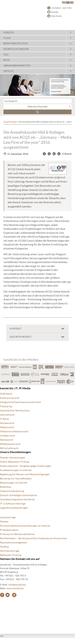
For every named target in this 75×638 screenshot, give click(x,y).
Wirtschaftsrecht (9, 448)
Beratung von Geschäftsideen (16, 478)
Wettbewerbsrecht (10, 443)
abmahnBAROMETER (16, 65)
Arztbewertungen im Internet (16, 470)
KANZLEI (8, 32)
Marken (4, 521)
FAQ (5, 54)
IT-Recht (4, 418)
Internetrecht (7, 414)
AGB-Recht (6, 393)
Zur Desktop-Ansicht (11, 627)
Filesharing (6, 406)
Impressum (6, 619)
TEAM (7, 38)
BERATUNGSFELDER (15, 43)
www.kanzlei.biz (15, 588)
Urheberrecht (7, 435)
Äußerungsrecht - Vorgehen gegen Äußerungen (25, 465)
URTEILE (8, 71)
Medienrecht (7, 427)
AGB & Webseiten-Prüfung (14, 461)
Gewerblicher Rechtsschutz (15, 410)
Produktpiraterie (9, 529)
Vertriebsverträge (9, 550)
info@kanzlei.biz (17, 584)
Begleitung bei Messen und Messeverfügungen (25, 474)
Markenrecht (7, 422)
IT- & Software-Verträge (12, 503)
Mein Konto (56, 16)
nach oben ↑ (6, 623)
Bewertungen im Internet (13, 482)
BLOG (6, 60)
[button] (44, 153)
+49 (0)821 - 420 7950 (61, 8)
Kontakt (54, 12)
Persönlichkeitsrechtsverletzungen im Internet (25, 525)
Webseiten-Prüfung (10, 554)
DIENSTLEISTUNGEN (16, 49)
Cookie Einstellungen (11, 606)
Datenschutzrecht (9, 397)
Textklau (4, 546)
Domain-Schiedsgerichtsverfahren (18, 495)
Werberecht (6, 439)
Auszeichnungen (10, 122)
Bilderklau (5, 486)
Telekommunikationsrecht (14, 431)
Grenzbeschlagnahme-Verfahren (17, 499)
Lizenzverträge (8, 517)
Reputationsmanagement (13, 542)
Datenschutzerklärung (12, 490)
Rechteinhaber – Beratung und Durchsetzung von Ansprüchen (33, 538)
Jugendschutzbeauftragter (14, 507)
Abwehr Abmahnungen (12, 457)
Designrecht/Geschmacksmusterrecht (20, 402)
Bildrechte (5, 602)
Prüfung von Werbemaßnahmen (17, 534)
